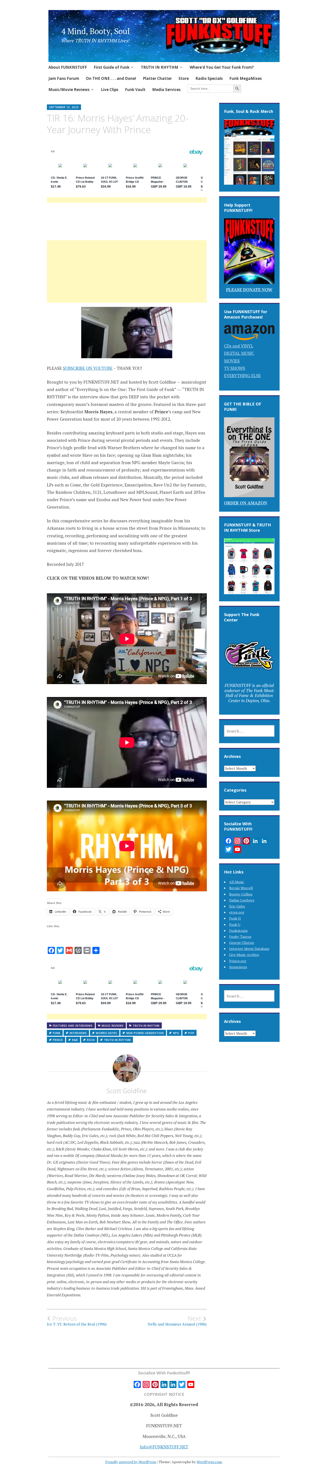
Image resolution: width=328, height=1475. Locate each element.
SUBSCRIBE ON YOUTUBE (87, 368)
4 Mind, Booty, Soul (95, 31)
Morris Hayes (106, 1033)
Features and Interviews (73, 1026)
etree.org (236, 912)
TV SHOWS (234, 368)
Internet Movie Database (249, 948)
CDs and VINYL (238, 346)
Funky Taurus (240, 936)
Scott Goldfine (126, 1090)
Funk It (235, 918)
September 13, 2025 (64, 107)
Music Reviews (113, 1026)
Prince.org (237, 960)
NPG (176, 1033)
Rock (91, 1040)
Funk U (234, 924)
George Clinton (241, 942)
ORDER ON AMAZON (245, 503)
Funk (56, 1033)
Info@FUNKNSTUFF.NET (164, 1447)
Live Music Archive (244, 954)
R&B (75, 1040)
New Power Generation (145, 1033)
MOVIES (232, 361)
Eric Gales (237, 906)
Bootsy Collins (240, 894)
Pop (191, 1033)
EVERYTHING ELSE (242, 375)
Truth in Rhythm (146, 1026)
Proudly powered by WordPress (130, 1461)
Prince (58, 1040)
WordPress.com (209, 1461)
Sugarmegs (238, 966)
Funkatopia (238, 930)
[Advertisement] (127, 277)
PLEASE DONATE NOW (249, 289)
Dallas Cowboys (241, 900)
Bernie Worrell (241, 887)
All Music (236, 881)
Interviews (78, 1033)
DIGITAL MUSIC (239, 353)
